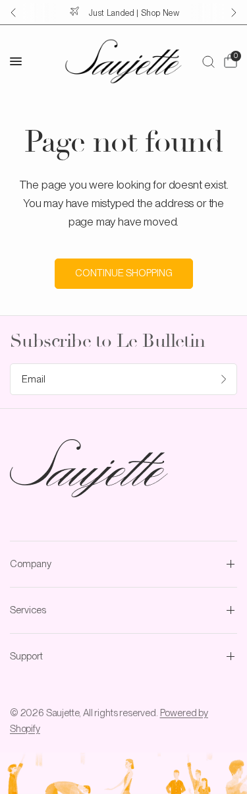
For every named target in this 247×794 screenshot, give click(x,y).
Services (28, 610)
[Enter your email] (224, 379)
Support (26, 656)
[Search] (208, 61)
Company (30, 564)
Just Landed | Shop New (134, 13)
